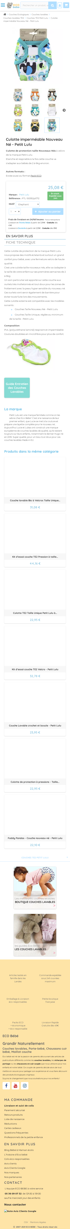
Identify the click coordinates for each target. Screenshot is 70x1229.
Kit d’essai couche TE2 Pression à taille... (35, 556)
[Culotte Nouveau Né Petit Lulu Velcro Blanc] (52, 110)
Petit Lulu (24, 194)
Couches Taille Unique (27, 314)
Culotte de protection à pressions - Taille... (35, 781)
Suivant (64, 110)
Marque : (13, 194)
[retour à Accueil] (4, 14)
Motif (12, 204)
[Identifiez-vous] (60, 5)
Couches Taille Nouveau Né (30, 309)
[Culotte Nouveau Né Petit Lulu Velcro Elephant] (52, 125)
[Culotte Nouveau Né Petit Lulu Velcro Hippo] (18, 94)
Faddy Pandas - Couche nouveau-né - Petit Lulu (35, 838)
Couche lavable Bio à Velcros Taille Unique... (35, 500)
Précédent (6, 110)
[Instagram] (24, 1085)
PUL (6, 329)
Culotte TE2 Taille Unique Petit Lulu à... (35, 612)
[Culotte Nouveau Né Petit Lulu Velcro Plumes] (35, 110)
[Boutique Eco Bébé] (13, 5)
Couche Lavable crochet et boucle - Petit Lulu (35, 725)
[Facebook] (6, 1085)
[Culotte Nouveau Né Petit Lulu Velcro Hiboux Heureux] (18, 110)
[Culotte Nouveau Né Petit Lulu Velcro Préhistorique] (35, 94)
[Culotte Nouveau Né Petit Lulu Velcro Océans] (35, 125)
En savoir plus (19, 236)
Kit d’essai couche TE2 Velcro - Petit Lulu (35, 669)
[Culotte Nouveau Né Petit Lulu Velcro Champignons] (52, 94)
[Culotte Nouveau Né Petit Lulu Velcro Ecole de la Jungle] (18, 125)
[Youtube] (15, 1085)
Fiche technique (20, 242)
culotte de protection (22, 251)
